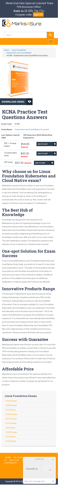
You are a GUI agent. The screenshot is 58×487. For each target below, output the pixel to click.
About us (14, 460)
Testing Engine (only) (10, 154)
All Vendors (20, 457)
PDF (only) (8, 162)
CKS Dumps (11, 427)
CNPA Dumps (11, 405)
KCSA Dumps (11, 401)
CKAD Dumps (11, 432)
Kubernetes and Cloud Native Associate (32, 129)
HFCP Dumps (11, 418)
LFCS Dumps (11, 441)
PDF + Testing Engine (10, 144)
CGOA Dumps (12, 414)
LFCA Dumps (11, 423)
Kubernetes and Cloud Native (18, 53)
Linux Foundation (19, 50)
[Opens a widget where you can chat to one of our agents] (39, 470)
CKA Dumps (11, 436)
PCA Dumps (11, 410)
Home (6, 50)
